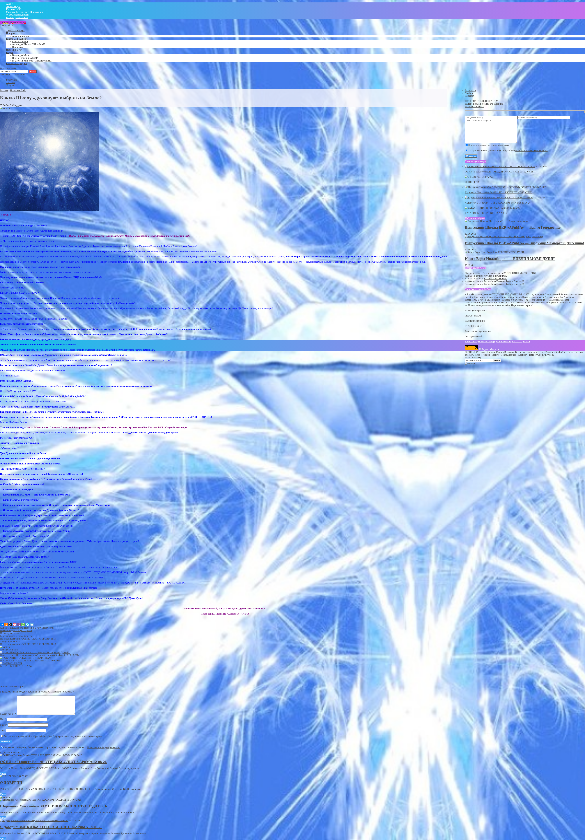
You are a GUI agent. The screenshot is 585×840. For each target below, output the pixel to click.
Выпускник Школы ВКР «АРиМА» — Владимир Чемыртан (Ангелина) (524, 243)
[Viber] (19, 624)
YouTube (10, 82)
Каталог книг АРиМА (495, 275)
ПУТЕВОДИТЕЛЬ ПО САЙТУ (481, 101)
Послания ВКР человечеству (39, 627)
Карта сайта (471, 341)
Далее (3, 773)
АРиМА (4, 627)
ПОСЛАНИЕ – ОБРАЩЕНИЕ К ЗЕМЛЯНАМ (24, 660)
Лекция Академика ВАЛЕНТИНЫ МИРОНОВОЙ (509, 273)
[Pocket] (14, 624)
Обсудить (17, 105)
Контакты (517, 341)
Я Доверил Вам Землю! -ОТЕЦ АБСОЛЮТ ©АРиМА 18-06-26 (51, 827)
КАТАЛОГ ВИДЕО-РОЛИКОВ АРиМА (486, 213)
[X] (10, 624)
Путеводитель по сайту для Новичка (484, 103)
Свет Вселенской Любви (13, 22)
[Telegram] (32, 624)
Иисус (19, 627)
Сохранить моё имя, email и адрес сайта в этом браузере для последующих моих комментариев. (53, 736)
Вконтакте (11, 79)
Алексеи (469, 281)
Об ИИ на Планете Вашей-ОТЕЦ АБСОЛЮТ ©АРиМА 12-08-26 (53, 762)
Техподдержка (508, 354)
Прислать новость (474, 106)
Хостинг (522, 354)
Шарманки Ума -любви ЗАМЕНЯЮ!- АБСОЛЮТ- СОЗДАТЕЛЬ (53, 806)
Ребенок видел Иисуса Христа (16, 630)
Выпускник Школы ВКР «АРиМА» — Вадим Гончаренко (513, 227)
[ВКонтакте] (2, 624)
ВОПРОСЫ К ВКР (10, 666)
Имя (3, 719)
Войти (526, 341)
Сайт (2, 730)
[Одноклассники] (6, 624)
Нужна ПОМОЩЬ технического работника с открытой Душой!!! (34, 655)
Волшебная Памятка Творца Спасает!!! (504, 281)
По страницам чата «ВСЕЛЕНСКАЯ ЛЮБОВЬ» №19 (28, 638)
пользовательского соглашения (531, 150)
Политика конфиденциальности (103, 747)
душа (12, 627)
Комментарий (8, 714)
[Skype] (27, 624)
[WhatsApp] (23, 624)
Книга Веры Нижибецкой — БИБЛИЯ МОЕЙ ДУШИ (510, 259)
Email (3, 725)
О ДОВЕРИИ (11, 783)
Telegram (10, 85)
